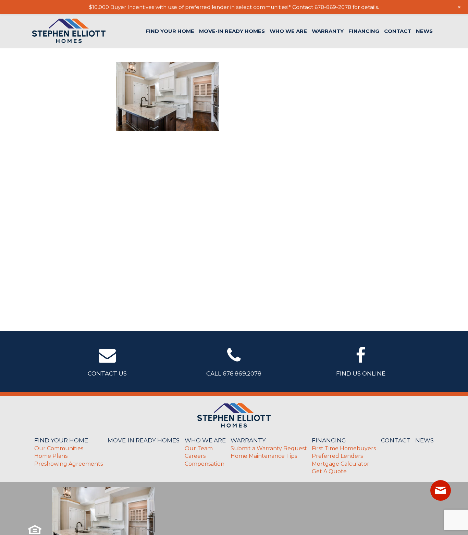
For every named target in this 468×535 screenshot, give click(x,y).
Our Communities (58, 448)
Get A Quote (329, 471)
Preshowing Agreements (68, 464)
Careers (195, 456)
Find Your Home (170, 31)
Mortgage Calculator (340, 464)
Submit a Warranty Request (269, 448)
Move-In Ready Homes (232, 31)
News (424, 31)
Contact (397, 31)
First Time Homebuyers (344, 448)
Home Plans (50, 456)
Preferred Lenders (337, 456)
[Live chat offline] (440, 490)
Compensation (204, 464)
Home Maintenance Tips (264, 456)
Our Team (199, 448)
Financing (363, 31)
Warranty (328, 31)
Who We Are (288, 31)
